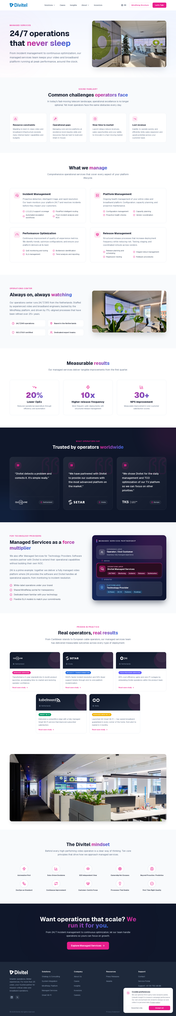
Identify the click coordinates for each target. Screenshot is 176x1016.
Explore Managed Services (86, 945)
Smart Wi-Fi (47, 995)
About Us (78, 976)
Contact (141, 976)
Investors (98, 5)
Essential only (137, 1008)
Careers (77, 995)
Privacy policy (155, 1002)
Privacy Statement (113, 1012)
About (84, 5)
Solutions (48, 5)
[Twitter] (17, 997)
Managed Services (49, 990)
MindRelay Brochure (140, 5)
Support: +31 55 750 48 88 (149, 986)
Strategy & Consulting (51, 976)
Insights (73, 5)
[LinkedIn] (12, 997)
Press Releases (112, 976)
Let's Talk (159, 5)
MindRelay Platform (50, 986)
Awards (109, 981)
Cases (62, 5)
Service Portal (144, 981)
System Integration (49, 981)
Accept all (159, 1008)
